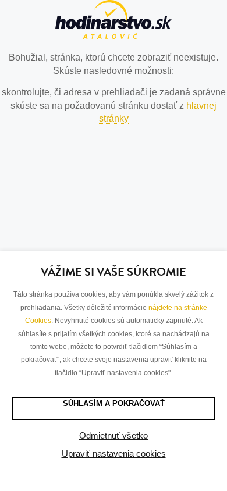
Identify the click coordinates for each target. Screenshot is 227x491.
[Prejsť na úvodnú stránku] (113, 21)
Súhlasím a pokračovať (114, 403)
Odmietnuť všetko (113, 435)
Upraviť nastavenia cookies (114, 453)
